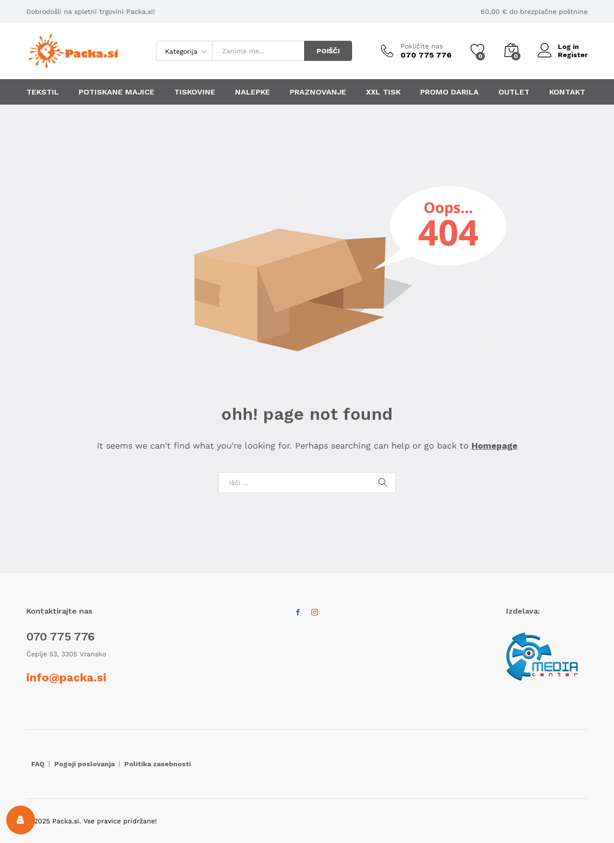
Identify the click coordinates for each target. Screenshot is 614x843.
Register (573, 55)
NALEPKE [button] (252, 92)
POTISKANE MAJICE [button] (116, 92)
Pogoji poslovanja (84, 764)
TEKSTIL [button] (42, 92)
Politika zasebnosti (157, 764)
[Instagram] (314, 612)
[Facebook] (298, 612)
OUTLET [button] (514, 92)
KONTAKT (567, 92)
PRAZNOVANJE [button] (318, 92)
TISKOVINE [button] (194, 92)
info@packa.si (66, 677)
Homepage (495, 445)
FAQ (38, 764)
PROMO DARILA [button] (449, 92)
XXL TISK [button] (383, 92)
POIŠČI (328, 51)
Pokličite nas (422, 46)
